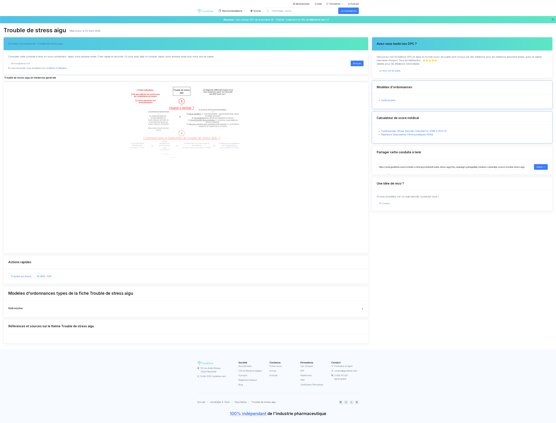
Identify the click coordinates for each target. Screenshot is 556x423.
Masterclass (306, 375)
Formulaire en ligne (343, 366)
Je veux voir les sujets (389, 70)
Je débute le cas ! (316, 19)
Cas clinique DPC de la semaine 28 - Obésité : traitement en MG (271, 19)
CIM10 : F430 (45, 276)
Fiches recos (275, 366)
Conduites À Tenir (220, 402)
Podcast (354, 3)
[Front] (206, 11)
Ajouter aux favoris (22, 276)
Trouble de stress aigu (263, 402)
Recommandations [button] (232, 10)
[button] (186, 309)
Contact (385, 203)
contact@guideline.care (345, 370)
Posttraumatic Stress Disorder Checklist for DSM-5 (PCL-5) (414, 131)
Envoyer (357, 63)
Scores (257, 10)
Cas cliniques (306, 366)
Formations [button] (334, 3)
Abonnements (302, 3)
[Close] (553, 19)
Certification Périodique (311, 384)
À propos (242, 375)
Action (539, 167)
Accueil (201, 402)
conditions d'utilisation (56, 68)
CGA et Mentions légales (250, 370)
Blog (240, 384)
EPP (302, 370)
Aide (319, 3)
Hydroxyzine (388, 100)
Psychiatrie (241, 402)
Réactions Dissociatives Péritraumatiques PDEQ (407, 134)
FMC (302, 380)
